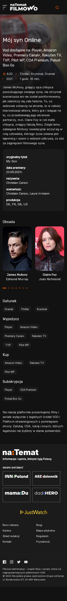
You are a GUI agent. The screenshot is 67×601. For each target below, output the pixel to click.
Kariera (7, 530)
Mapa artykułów (45, 530)
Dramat (9, 309)
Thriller (25, 309)
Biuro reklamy (11, 524)
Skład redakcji (11, 536)
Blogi (39, 524)
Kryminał (42, 309)
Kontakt (7, 541)
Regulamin (42, 536)
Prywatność (43, 541)
